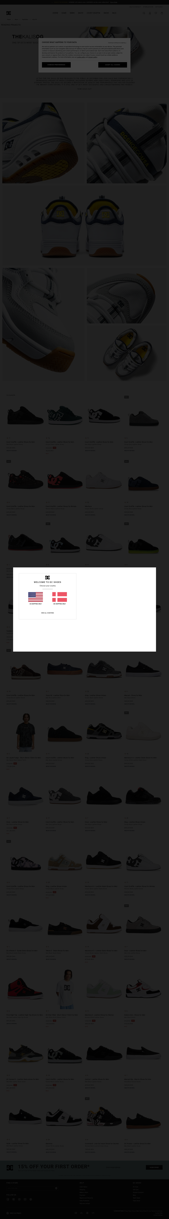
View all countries (47, 613)
